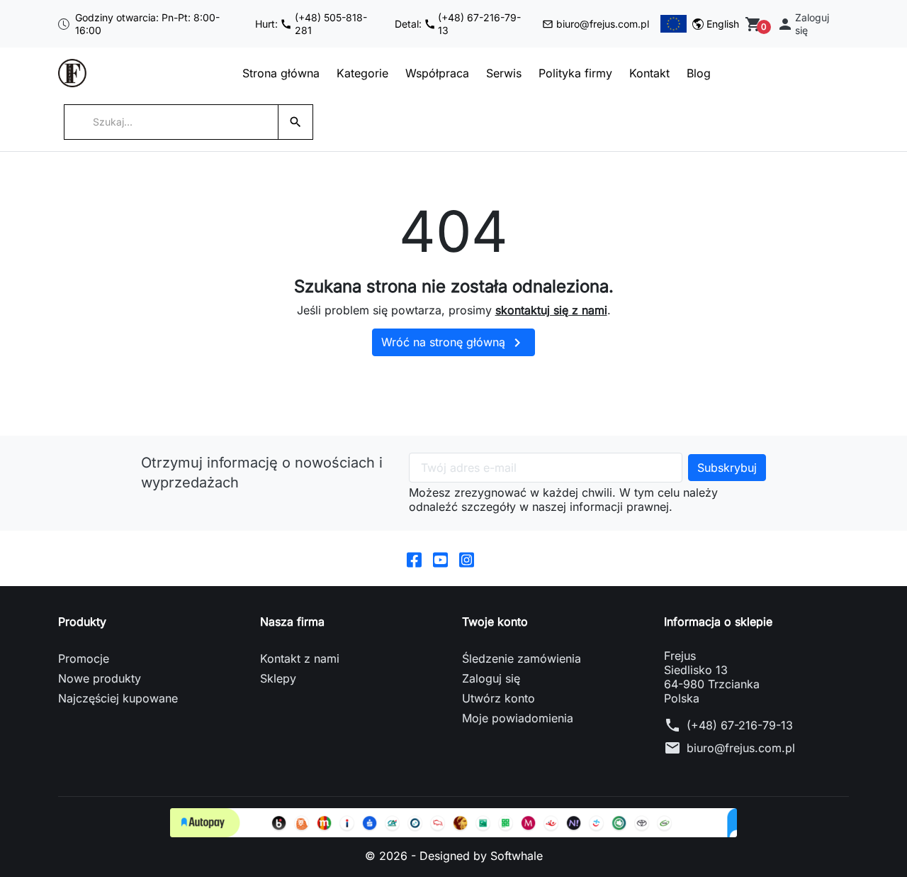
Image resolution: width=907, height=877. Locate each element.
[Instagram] (466, 558)
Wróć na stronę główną (453, 342)
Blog (699, 73)
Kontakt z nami (299, 658)
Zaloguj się (491, 678)
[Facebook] (414, 558)
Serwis (504, 73)
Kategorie (362, 73)
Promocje (83, 658)
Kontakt (649, 73)
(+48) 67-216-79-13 (740, 725)
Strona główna (281, 73)
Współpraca (437, 73)
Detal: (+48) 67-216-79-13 (458, 23)
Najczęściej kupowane (118, 698)
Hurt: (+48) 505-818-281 (311, 23)
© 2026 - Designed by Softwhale (454, 856)
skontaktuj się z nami (551, 310)
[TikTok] (492, 558)
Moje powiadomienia (517, 718)
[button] (810, 24)
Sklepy (278, 678)
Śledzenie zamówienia (521, 658)
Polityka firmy (575, 73)
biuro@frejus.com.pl (602, 24)
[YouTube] (440, 558)
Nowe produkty (99, 678)
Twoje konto (495, 621)
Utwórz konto (498, 698)
